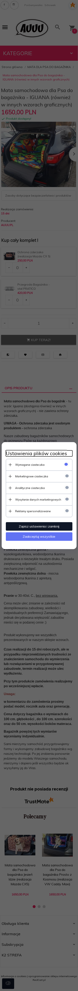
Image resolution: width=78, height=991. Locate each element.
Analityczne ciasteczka (30, 488)
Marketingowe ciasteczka (31, 476)
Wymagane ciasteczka (30, 464)
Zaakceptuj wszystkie (39, 536)
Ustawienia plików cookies (36, 453)
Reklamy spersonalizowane (33, 511)
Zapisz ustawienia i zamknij (39, 526)
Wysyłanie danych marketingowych (38, 499)
